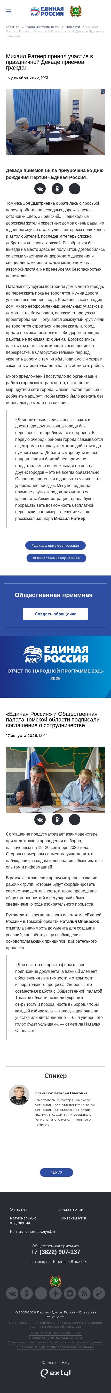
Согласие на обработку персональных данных (55, 1347)
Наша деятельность (42, 27)
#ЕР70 (56, 1172)
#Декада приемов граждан (55, 545)
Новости (73, 27)
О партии (18, 1209)
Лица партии (71, 1209)
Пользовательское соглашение (55, 1333)
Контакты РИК (72, 1218)
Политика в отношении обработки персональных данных (55, 1342)
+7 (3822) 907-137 (55, 1251)
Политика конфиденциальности (55, 1337)
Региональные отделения (23, 1220)
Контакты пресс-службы (32, 1231)
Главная (13, 27)
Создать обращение (55, 614)
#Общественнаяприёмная (56, 558)
